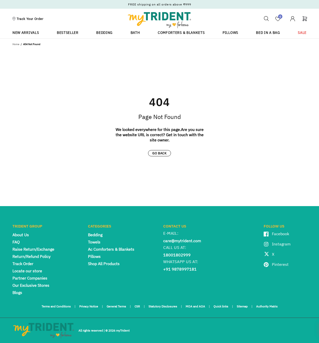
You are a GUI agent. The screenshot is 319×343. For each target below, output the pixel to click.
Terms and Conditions (56, 306)
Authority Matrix (267, 306)
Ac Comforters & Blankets (111, 249)
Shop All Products (104, 264)
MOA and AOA (195, 306)
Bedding (95, 235)
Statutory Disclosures (163, 306)
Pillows (94, 256)
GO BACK (159, 153)
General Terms (116, 306)
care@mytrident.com (182, 240)
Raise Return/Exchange (33, 249)
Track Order (22, 264)
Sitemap (242, 306)
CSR (137, 306)
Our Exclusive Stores (30, 285)
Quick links (221, 306)
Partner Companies (29, 278)
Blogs (17, 292)
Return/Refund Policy (31, 256)
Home (15, 44)
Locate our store (27, 271)
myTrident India (159, 20)
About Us (20, 235)
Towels (94, 242)
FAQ (16, 242)
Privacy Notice (88, 306)
